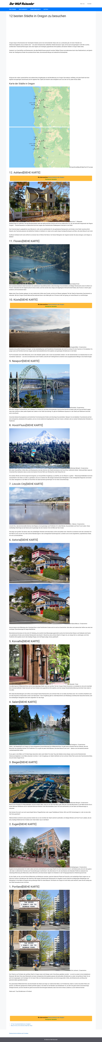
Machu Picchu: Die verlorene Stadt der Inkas (21, 1025)
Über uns (82, 3)
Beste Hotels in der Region (56, 177)
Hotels (46, 9)
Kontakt (89, 3)
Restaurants (23, 9)
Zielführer (12, 9)
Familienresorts (35, 9)
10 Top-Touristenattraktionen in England (20, 1024)
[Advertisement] (51, 30)
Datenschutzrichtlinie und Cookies (18, 1033)
